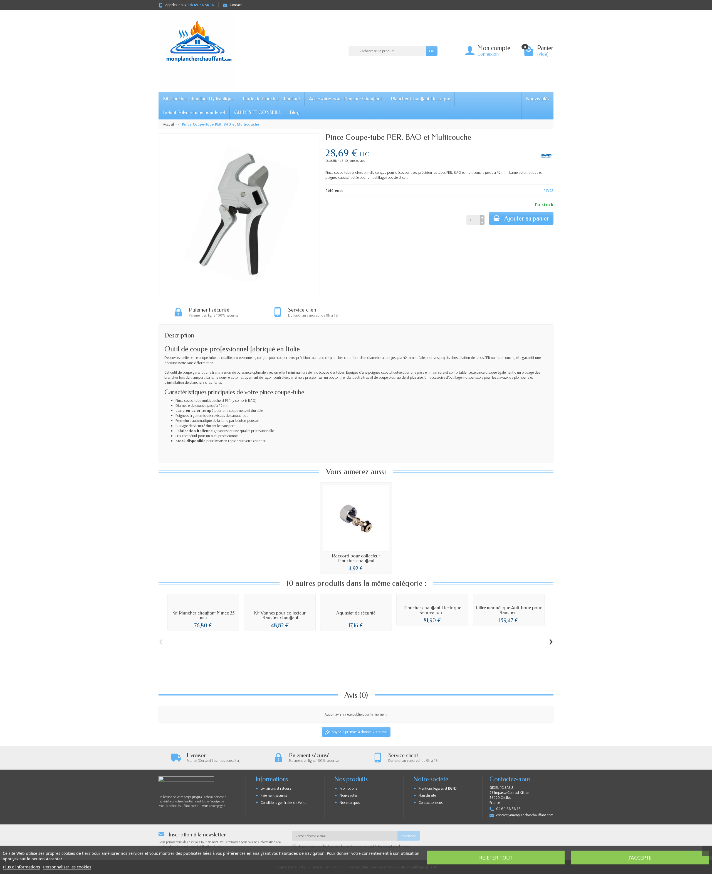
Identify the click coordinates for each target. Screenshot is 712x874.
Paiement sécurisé (274, 795)
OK (431, 50)
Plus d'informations (21, 867)
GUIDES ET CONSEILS (257, 112)
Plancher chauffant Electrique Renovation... (432, 610)
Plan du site (427, 795)
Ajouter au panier (526, 218)
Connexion (488, 54)
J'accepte (640, 857)
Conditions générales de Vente (283, 802)
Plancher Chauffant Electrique (420, 98)
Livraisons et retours (276, 788)
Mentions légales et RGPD (438, 788)
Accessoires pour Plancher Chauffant (345, 98)
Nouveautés (537, 98)
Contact (236, 4)
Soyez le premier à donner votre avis (359, 731)
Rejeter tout (496, 857)
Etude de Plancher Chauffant (271, 98)
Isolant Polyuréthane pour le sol (194, 112)
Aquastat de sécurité (355, 613)
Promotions (348, 788)
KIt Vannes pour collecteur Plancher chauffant (280, 615)
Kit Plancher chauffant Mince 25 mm (203, 615)
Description (179, 335)
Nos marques (350, 802)
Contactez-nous (430, 802)
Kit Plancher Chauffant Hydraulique (198, 98)
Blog (295, 112)
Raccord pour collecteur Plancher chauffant (356, 558)
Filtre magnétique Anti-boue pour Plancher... (509, 610)
